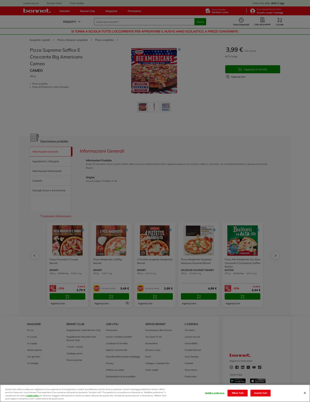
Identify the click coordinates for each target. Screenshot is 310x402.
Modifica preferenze (214, 393)
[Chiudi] (304, 393)
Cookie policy (32, 395)
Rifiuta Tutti (238, 393)
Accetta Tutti (260, 393)
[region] (155, 393)
